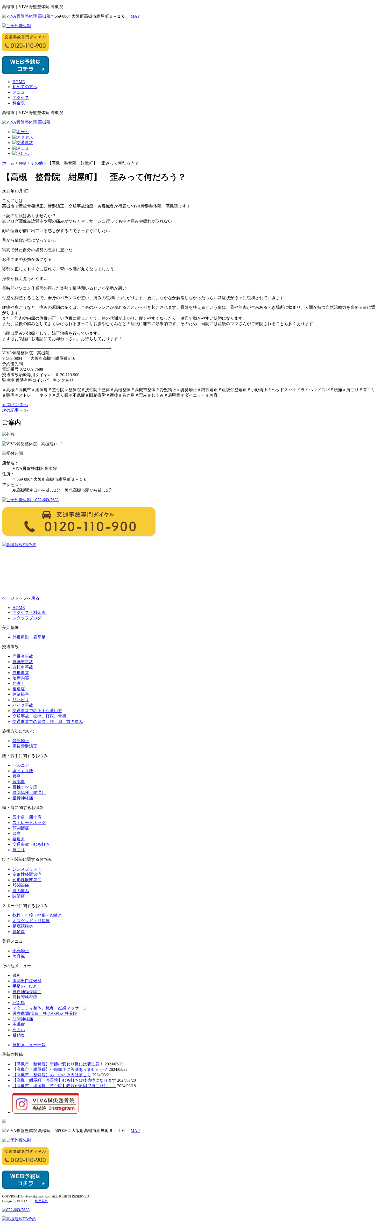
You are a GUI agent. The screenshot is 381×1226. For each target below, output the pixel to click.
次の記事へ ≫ (15, 410)
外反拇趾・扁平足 (29, 637)
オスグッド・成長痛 (31, 921)
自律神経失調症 (26, 992)
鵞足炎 (18, 931)
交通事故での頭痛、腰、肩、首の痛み (47, 721)
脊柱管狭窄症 (24, 997)
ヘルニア (20, 765)
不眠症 (18, 1024)
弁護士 (18, 683)
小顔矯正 (20, 951)
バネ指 (18, 1002)
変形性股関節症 (26, 880)
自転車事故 (22, 667)
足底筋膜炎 (22, 926)
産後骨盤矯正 (24, 746)
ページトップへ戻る (20, 598)
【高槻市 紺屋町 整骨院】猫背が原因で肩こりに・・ (64, 1086)
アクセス (20, 97)
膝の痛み (20, 890)
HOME (18, 82)
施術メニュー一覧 (29, 1045)
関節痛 (18, 896)
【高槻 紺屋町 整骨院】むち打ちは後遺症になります (64, 1080)
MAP (135, 16)
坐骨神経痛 (22, 798)
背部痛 (18, 781)
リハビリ (20, 700)
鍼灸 (16, 975)
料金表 (18, 103)
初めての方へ (24, 86)
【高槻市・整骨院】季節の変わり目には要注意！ (58, 1064)
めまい (18, 1030)
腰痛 (16, 776)
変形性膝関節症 (26, 874)
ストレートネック (29, 822)
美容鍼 (18, 956)
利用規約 (41, 1201)
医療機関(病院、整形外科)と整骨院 (44, 1013)
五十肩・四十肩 (26, 817)
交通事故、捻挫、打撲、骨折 (39, 716)
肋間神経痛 (22, 1019)
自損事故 (20, 672)
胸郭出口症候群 (26, 981)
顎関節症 (20, 828)
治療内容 (20, 678)
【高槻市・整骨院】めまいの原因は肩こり (51, 1075)
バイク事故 (22, 705)
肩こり (18, 850)
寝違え (18, 839)
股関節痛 (20, 885)
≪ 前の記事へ (15, 405)
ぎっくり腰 (22, 771)
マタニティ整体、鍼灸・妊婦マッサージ (49, 1008)
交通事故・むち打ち (31, 844)
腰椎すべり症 (24, 787)
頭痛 (16, 833)
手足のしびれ (24, 986)
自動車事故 (22, 661)
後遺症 (18, 689)
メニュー (20, 92)
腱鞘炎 (18, 1035)
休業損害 (20, 694)
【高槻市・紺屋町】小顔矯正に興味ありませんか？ (60, 1069)
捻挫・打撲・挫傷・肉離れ (37, 915)
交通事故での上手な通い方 (37, 710)
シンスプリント (26, 869)
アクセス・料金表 (29, 612)
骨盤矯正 (20, 741)
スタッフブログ (26, 618)
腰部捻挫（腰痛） (29, 792)
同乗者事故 (22, 656)
